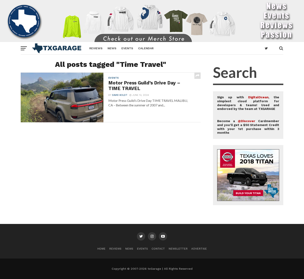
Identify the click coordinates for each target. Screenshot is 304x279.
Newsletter (178, 248)
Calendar (146, 48)
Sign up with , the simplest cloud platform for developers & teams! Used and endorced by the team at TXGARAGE (248, 103)
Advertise (199, 248)
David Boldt (119, 95)
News (112, 48)
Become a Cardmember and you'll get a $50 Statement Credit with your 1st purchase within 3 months (248, 127)
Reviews (96, 48)
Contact (158, 248)
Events (127, 48)
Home (101, 248)
